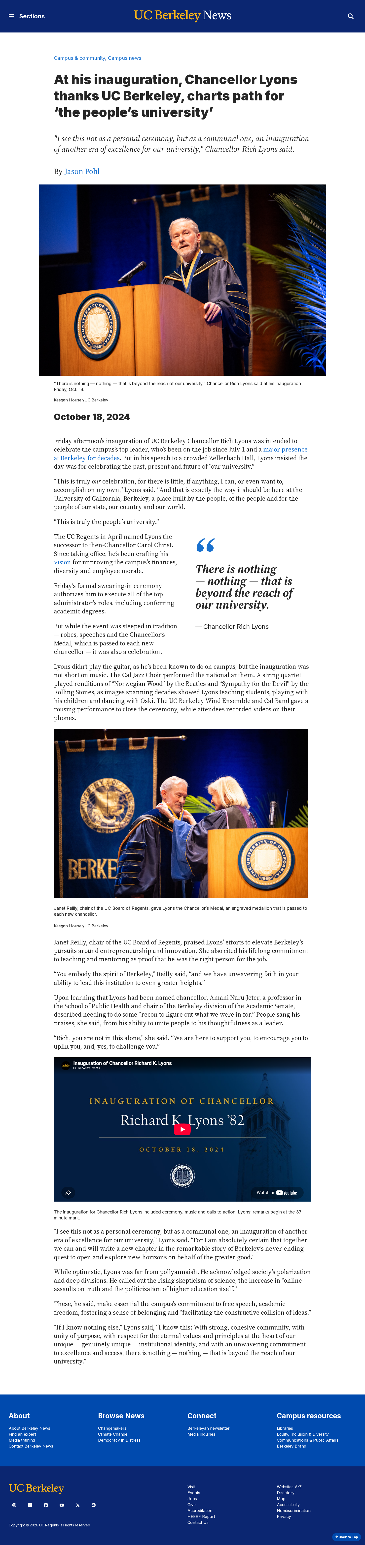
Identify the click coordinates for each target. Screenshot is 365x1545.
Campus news (124, 58)
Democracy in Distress (119, 1440)
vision (62, 562)
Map (281, 1498)
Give (191, 1504)
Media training (22, 1440)
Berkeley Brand (291, 1446)
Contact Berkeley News (31, 1446)
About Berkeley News (29, 1428)
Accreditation (199, 1510)
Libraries (285, 1428)
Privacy (284, 1516)
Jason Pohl (82, 171)
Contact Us (198, 1522)
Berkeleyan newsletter (208, 1428)
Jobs (192, 1498)
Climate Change (112, 1434)
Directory (285, 1492)
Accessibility (288, 1504)
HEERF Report (201, 1516)
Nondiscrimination (294, 1510)
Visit (191, 1486)
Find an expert (22, 1434)
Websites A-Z (289, 1486)
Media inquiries (201, 1434)
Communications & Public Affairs (307, 1440)
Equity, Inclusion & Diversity (303, 1434)
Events (193, 1492)
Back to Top (348, 1537)
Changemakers (112, 1428)
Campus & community (79, 58)
